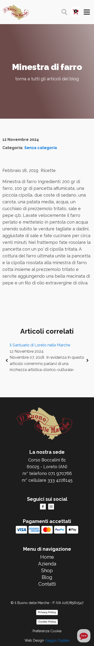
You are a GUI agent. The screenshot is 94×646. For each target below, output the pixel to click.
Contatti (47, 584)
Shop (47, 570)
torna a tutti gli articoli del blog (47, 78)
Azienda (47, 564)
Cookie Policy (47, 621)
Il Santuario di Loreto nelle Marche (40, 345)
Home (47, 557)
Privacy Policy (47, 612)
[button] (6, 360)
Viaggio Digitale (57, 640)
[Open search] (64, 12)
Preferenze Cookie (47, 631)
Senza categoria (40, 147)
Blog (47, 577)
